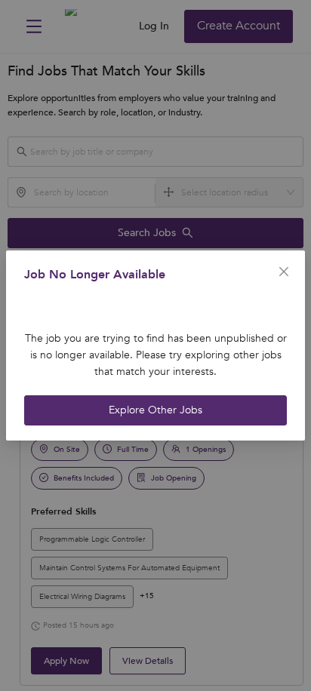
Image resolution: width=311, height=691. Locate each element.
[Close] (284, 272)
